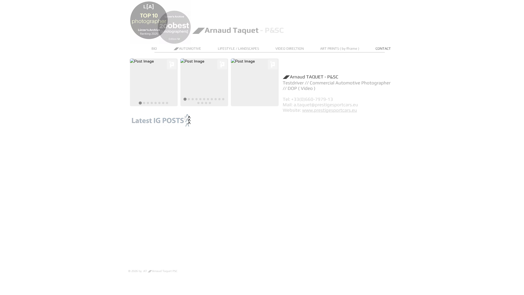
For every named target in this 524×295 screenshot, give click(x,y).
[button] (242, 48)
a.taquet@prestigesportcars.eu (326, 104)
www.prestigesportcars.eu (329, 110)
